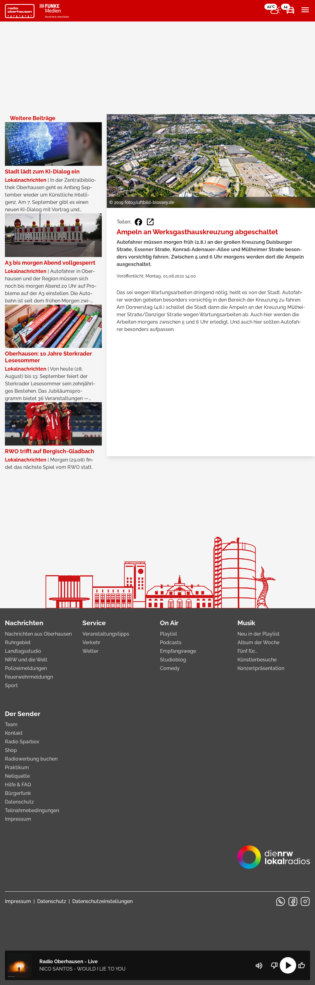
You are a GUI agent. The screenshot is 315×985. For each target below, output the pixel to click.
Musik (246, 623)
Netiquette (17, 776)
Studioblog (173, 660)
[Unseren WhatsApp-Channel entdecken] (280, 901)
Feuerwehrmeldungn (29, 677)
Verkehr (91, 642)
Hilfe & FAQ (18, 785)
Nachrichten (24, 623)
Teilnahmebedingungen (32, 810)
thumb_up (301, 965)
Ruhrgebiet (18, 642)
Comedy (170, 668)
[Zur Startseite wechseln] (19, 11)
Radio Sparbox (22, 742)
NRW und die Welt (26, 660)
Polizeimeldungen (26, 668)
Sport (11, 685)
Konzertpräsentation (260, 668)
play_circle (288, 965)
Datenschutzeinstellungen (102, 901)
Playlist (168, 634)
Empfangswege (178, 651)
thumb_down (274, 965)
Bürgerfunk (18, 793)
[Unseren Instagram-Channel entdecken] (305, 901)
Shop (11, 750)
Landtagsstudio (23, 651)
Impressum (18, 819)
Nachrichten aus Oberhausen (38, 634)
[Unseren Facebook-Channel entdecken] (293, 901)
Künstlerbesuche (257, 660)
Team (11, 724)
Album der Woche (258, 642)
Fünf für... (247, 651)
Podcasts (170, 642)
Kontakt (14, 733)
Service (94, 623)
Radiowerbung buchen (31, 759)
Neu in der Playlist (258, 634)
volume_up (259, 965)
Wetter (90, 651)
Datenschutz (19, 802)
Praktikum (17, 767)
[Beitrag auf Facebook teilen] (138, 222)
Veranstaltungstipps (105, 634)
